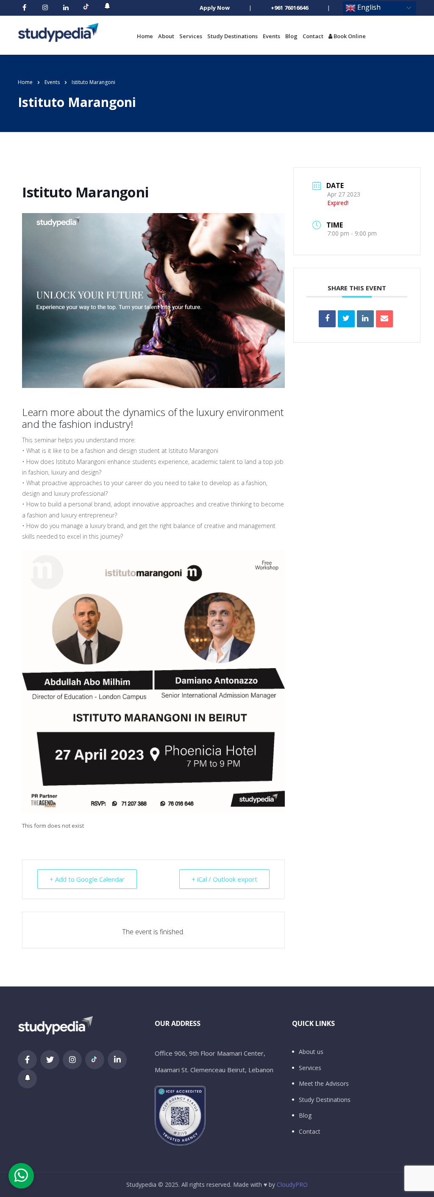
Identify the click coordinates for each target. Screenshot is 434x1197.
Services (190, 36)
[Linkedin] (365, 318)
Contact (313, 36)
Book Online (349, 36)
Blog (291, 36)
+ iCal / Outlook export (224, 879)
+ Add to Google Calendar (87, 879)
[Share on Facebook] (327, 318)
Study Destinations (232, 36)
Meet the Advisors (324, 1083)
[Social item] (24, 8)
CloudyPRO (292, 1184)
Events (271, 36)
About (166, 36)
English (368, 7)
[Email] (384, 318)
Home (145, 36)
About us (311, 1052)
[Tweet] (346, 318)
